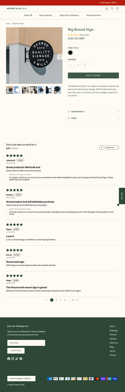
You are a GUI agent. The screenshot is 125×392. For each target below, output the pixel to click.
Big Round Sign (18, 24)
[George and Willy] (16, 8)
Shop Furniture (93, 15)
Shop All (28, 15)
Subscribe (15, 351)
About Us (114, 343)
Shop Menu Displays (69, 15)
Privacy (113, 355)
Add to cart (93, 75)
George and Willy (18, 385)
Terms (112, 351)
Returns (113, 335)
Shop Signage (45, 15)
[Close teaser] (118, 205)
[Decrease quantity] (71, 65)
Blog (112, 347)
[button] (74, 35)
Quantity (72, 59)
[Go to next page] (78, 300)
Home (8, 24)
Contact (113, 339)
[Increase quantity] (85, 65)
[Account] (106, 8)
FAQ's (112, 326)
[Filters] (101, 147)
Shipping (113, 330)
